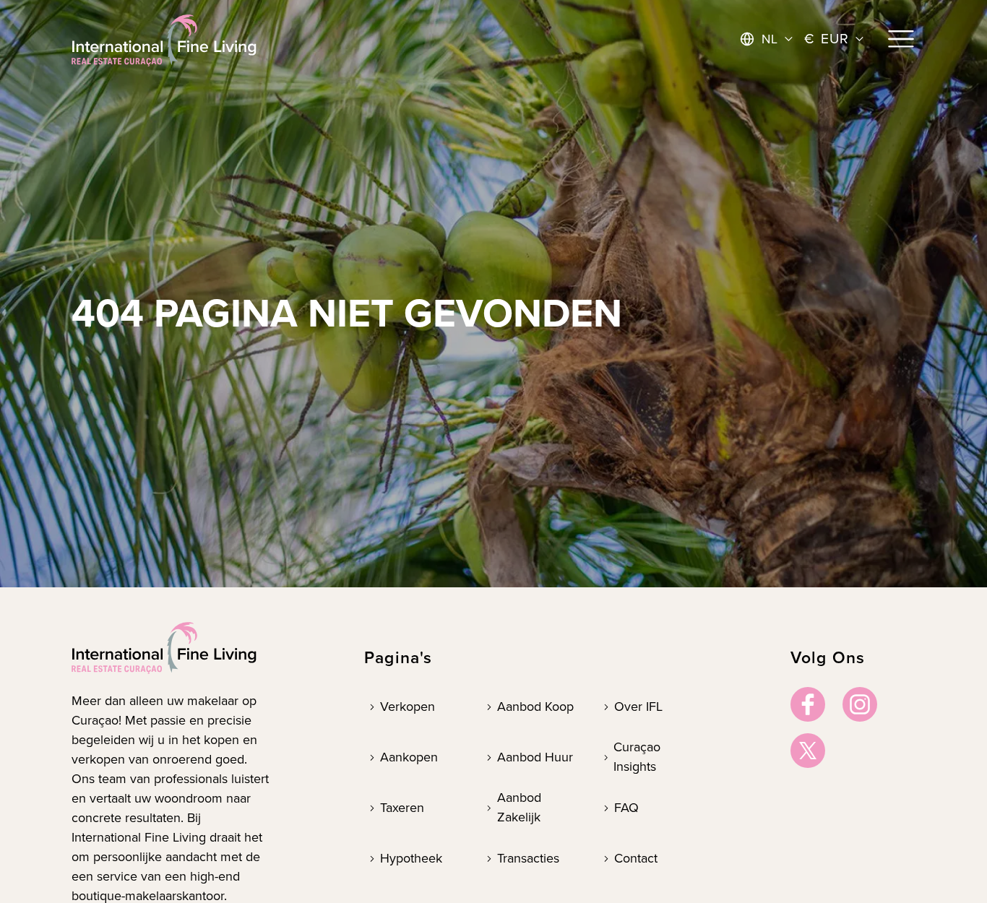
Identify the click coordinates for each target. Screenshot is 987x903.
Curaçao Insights (636, 757)
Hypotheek (411, 858)
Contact (636, 858)
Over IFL (638, 706)
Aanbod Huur (535, 757)
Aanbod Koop (535, 706)
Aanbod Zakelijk (519, 807)
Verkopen (407, 706)
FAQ (626, 807)
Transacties (528, 858)
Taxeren (402, 807)
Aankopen (409, 757)
